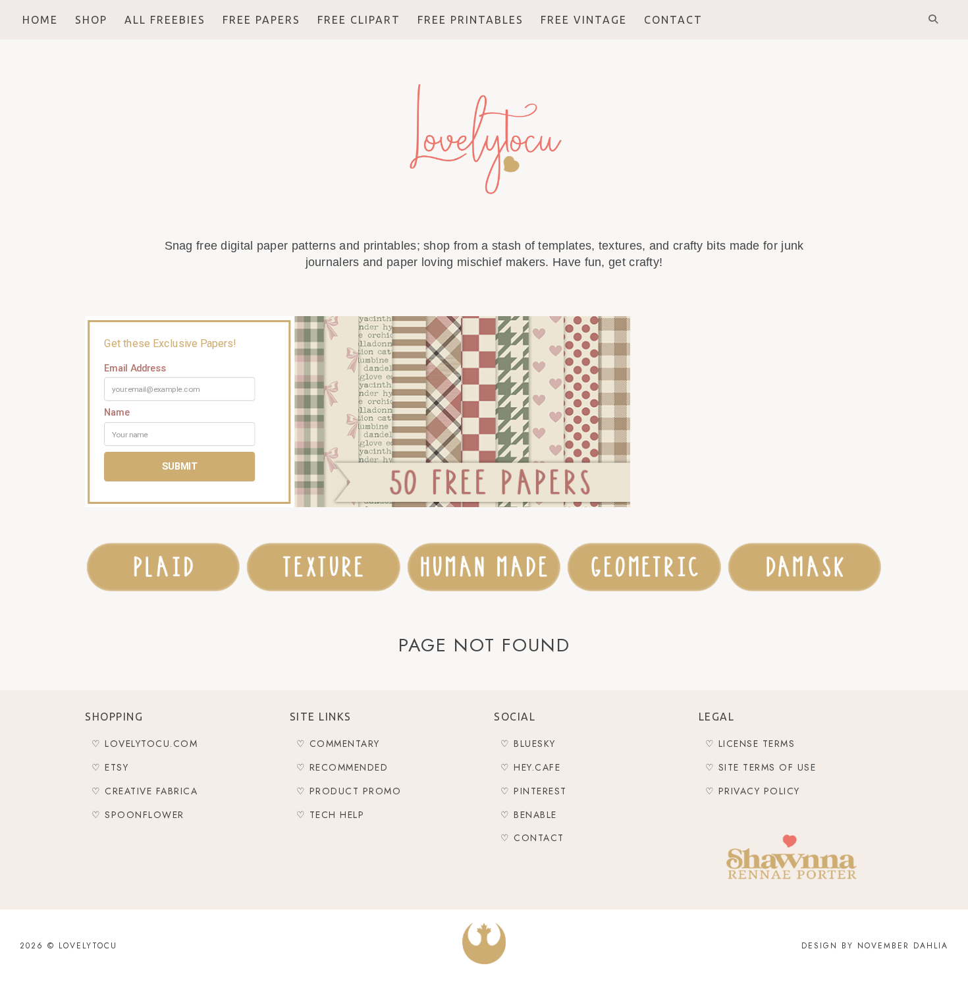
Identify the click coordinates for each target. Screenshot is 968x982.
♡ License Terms (750, 743)
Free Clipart (358, 20)
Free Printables (470, 20)
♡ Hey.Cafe (530, 767)
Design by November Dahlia (874, 946)
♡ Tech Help (330, 814)
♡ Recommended (342, 767)
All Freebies (164, 20)
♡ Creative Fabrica (145, 791)
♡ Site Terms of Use (761, 767)
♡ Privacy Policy (752, 791)
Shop (91, 20)
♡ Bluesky (528, 743)
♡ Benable (528, 814)
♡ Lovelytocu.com (145, 743)
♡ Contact (532, 837)
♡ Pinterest (533, 791)
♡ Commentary (338, 743)
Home (40, 20)
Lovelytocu (88, 946)
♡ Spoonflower (138, 814)
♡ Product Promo (349, 791)
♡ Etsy (110, 767)
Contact (673, 20)
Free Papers (261, 20)
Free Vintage (584, 20)
